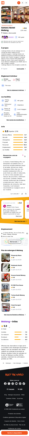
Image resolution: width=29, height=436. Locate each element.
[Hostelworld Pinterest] (20, 383)
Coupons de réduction (10, 421)
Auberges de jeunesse (14, 394)
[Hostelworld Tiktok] (24, 383)
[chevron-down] (9, 327)
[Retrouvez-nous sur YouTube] (16, 383)
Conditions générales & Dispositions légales (14, 417)
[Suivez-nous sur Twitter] (9, 383)
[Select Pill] (18, 2)
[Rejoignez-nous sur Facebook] (5, 383)
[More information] (25, 156)
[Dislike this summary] (25, 193)
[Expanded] (3, 363)
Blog (5, 394)
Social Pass (20, 398)
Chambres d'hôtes (11, 398)
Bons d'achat (21, 421)
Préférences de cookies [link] (14, 428)
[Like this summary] (22, 193)
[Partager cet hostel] (26, 23)
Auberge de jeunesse (7, 25)
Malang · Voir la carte (9, 33)
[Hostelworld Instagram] (12, 383)
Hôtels (23, 394)
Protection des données (14, 413)
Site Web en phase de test (11, 424)
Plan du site (22, 424)
